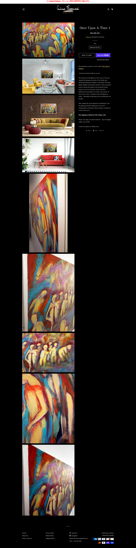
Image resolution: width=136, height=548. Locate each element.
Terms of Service (27, 538)
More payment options (103, 59)
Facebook (74, 533)
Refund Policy (50, 536)
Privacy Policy (50, 533)
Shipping (88, 37)
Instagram (74, 536)
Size (95, 43)
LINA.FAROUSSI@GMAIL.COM (80, 538)
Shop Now (25, 536)
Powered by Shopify (108, 535)
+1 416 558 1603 (76, 541)
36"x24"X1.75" (95, 47)
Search (24, 533)
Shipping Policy (50, 538)
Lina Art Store (110, 533)
